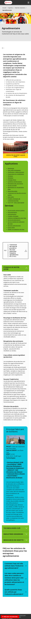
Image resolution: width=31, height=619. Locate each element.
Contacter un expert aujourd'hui (15, 155)
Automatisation (12, 214)
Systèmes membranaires (15, 181)
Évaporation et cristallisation (16, 174)
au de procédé (12, 185)
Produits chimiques (13, 216)
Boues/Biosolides (12, 191)
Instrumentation (12, 212)
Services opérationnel (14, 225)
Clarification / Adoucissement (16, 172)
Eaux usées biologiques (14, 170)
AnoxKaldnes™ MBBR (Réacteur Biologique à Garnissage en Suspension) (15, 466)
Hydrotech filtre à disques (16, 474)
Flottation (10, 178)
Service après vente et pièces (16, 210)
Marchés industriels (20, 8)
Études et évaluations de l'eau (16, 229)
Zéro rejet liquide (19, 202)
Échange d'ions (12, 180)
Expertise (10, 8)
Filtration (10, 176)
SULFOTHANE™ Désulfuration (12, 476)
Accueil (4, 8)
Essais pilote (11, 227)
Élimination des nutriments (15, 183)
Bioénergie (11, 168)
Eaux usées (11, 197)
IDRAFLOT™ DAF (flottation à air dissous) (14, 471)
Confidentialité (22, 615)
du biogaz (18, 477)
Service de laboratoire (14, 220)
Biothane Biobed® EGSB (15, 462)
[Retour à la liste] (3, 48)
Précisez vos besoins (11, 616)
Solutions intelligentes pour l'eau (17, 218)
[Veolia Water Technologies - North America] (8, 2)
